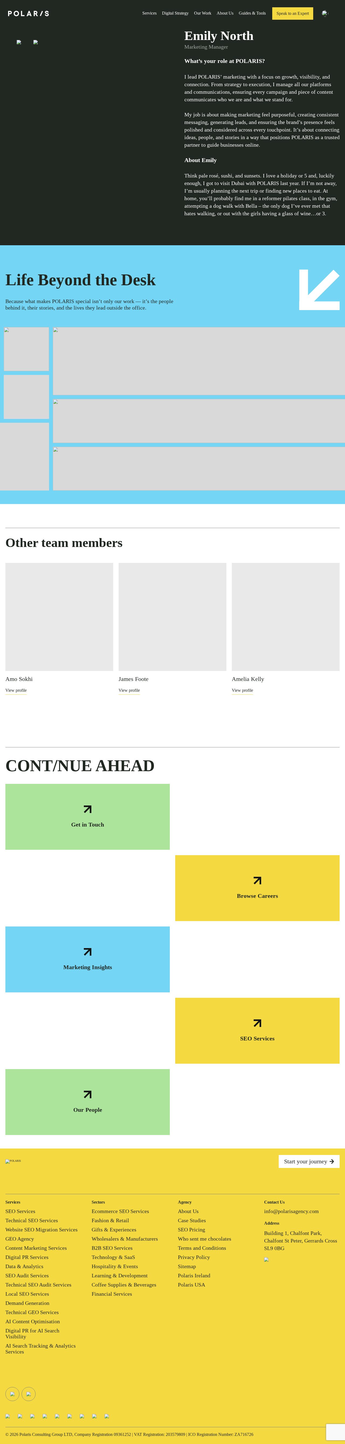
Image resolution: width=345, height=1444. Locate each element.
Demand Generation (27, 1303)
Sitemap (187, 1266)
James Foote (134, 679)
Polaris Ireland (194, 1275)
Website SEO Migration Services (41, 1230)
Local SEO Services (27, 1294)
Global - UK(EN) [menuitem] (337, 14)
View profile (16, 690)
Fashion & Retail (110, 1220)
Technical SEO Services (31, 1220)
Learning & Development (120, 1275)
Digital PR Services (27, 1257)
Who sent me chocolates (204, 1239)
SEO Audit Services (27, 1275)
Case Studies (192, 1220)
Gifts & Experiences (114, 1230)
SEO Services (20, 1211)
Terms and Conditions (202, 1248)
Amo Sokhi (19, 679)
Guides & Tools (252, 13)
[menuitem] (328, 13)
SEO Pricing (191, 1230)
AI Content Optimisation (32, 1321)
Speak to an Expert (293, 13)
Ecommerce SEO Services (120, 1211)
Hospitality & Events (115, 1266)
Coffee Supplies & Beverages (124, 1285)
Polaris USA (191, 1285)
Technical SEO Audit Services (38, 1285)
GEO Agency (19, 1239)
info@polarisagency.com (291, 1211)
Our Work (202, 13)
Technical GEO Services (32, 1312)
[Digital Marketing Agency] (28, 13)
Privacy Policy (194, 1257)
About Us (225, 13)
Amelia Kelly (248, 679)
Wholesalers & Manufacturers (125, 1239)
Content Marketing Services (36, 1248)
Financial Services (112, 1294)
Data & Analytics (24, 1266)
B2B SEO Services (112, 1248)
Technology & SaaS (113, 1257)
